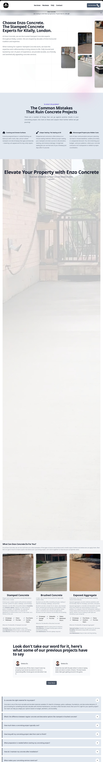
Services (37, 5)
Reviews (45, 5)
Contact (59, 5)
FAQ (52, 5)
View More (51, 683)
